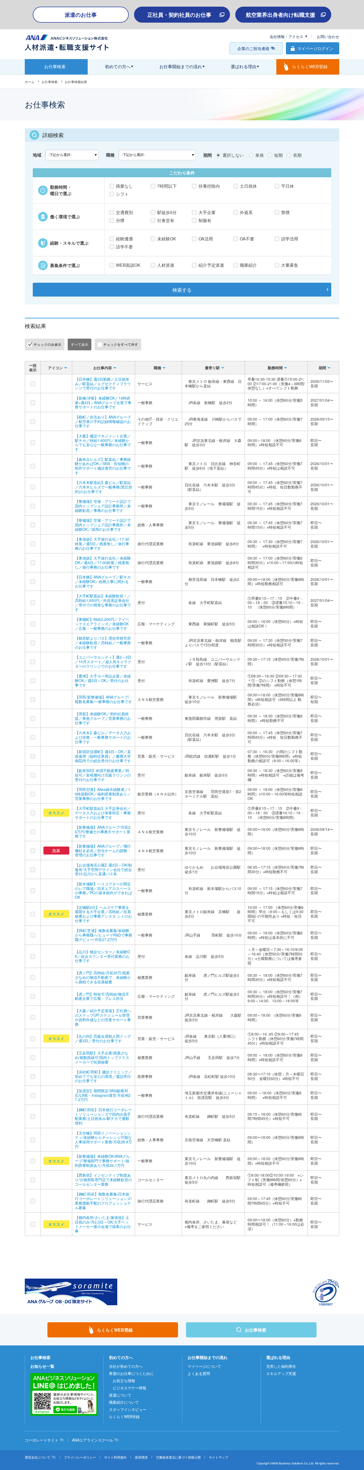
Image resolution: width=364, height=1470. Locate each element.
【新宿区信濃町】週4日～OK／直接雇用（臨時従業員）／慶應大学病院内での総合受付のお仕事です (103, 756)
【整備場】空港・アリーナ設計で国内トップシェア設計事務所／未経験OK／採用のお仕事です (103, 525)
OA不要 (247, 239)
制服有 (205, 220)
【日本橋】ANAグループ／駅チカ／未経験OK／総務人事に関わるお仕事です (103, 581)
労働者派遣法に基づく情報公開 (178, 1457)
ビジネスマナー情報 (129, 1387)
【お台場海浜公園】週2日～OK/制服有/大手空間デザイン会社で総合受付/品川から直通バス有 (103, 869)
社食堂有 (165, 220)
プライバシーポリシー (80, 1457)
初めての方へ (121, 1357)
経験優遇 (124, 239)
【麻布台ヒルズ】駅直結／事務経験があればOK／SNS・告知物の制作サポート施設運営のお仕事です (103, 466)
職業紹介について (124, 1402)
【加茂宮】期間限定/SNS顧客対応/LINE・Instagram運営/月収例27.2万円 (103, 1095)
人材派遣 (165, 265)
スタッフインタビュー (127, 1409)
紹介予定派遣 (211, 265)
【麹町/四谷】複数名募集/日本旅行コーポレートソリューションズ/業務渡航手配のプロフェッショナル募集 (103, 1200)
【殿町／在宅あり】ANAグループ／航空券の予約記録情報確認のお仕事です (103, 421)
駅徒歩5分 (167, 212)
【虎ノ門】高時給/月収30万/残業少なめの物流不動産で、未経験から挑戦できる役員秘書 (103, 977)
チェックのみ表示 (47, 344)
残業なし (124, 186)
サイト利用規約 (115, 1457)
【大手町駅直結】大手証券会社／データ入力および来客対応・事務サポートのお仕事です (103, 813)
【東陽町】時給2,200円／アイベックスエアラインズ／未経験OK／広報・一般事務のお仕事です (102, 624)
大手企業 (207, 212)
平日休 (287, 186)
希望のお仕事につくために (131, 1373)
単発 (259, 155)
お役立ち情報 (124, 1380)
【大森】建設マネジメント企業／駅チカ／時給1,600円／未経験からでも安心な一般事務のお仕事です (103, 442)
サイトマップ (218, 1457)
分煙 (120, 220)
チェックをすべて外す (120, 344)
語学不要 (124, 247)
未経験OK (166, 239)
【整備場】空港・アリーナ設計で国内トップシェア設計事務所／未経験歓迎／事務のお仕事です (103, 506)
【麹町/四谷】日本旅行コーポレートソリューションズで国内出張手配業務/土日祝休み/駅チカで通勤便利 (103, 1116)
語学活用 (289, 239)
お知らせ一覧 (42, 1366)
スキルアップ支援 (281, 1373)
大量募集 (289, 265)
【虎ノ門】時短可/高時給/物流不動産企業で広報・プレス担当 (102, 996)
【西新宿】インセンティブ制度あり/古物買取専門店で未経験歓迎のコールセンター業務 (103, 1179)
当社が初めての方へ (126, 1366)
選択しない (233, 155)
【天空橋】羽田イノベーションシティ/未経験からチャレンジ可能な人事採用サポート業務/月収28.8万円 (103, 1139)
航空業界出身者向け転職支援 (280, 14)
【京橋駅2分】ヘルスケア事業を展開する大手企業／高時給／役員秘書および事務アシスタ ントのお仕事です (103, 914)
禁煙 (285, 212)
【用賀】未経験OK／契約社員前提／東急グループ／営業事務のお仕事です (103, 718)
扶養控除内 (209, 186)
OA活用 (206, 239)
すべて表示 (79, 344)
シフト (122, 194)
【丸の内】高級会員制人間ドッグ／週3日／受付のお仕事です (103, 1038)
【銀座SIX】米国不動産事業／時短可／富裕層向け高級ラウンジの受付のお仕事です (103, 775)
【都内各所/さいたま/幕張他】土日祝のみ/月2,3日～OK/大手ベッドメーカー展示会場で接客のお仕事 (103, 1224)
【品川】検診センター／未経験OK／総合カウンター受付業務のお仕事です (102, 956)
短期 (278, 155)
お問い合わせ (328, 36)
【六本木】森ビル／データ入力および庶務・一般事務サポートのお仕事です (103, 737)
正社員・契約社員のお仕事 (179, 14)
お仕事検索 (50, 81)
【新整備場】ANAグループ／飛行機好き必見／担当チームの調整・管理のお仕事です (103, 850)
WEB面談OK (128, 265)
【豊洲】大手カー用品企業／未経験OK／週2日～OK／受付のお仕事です (103, 680)
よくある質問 (199, 1373)
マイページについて (204, 1366)
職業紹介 (248, 265)
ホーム (29, 81)
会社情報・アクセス (286, 36)
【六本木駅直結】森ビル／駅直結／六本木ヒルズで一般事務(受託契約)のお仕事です (103, 487)
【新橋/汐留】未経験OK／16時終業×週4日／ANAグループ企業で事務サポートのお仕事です (103, 402)
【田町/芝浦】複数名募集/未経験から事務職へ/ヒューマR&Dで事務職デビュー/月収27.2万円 (103, 935)
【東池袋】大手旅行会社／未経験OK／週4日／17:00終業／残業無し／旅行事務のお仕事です (103, 562)
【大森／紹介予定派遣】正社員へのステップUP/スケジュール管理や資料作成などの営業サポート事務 (103, 1017)
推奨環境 (141, 1457)
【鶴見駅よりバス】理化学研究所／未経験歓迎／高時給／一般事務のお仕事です (103, 642)
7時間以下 (167, 186)
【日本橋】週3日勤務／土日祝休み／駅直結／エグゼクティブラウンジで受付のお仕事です (103, 383)
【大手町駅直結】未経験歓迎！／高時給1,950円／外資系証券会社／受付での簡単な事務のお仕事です (103, 602)
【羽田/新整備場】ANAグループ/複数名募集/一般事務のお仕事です (103, 699)
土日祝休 (248, 186)
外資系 (246, 212)
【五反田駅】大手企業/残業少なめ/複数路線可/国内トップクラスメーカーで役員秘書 (102, 1057)
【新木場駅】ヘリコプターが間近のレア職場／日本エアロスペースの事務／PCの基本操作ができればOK (103, 890)
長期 (297, 155)
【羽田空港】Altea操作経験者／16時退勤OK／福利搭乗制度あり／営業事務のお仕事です (103, 794)
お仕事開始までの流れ (208, 1357)
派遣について (120, 1395)
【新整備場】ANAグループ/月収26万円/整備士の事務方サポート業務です (102, 831)
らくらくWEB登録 (124, 1416)
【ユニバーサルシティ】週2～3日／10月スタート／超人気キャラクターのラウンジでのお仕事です (103, 661)
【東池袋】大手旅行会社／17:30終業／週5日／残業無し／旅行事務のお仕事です (102, 543)
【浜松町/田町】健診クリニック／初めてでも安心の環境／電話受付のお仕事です (103, 1076)
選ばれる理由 (278, 1357)
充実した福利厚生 (281, 1366)
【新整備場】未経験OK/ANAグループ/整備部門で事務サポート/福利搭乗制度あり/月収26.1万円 (102, 1160)
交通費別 (124, 212)
